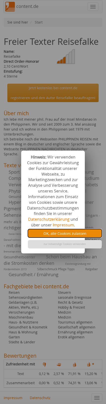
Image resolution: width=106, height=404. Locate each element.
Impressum (63, 225)
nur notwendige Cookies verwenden (65, 244)
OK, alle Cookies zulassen (64, 233)
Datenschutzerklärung (49, 219)
